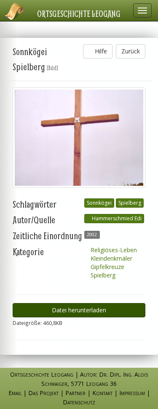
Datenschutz (79, 402)
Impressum (132, 393)
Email (14, 393)
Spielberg (129, 202)
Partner (75, 393)
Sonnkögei (99, 202)
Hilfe (100, 51)
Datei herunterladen (79, 310)
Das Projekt (43, 393)
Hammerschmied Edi (116, 218)
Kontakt (102, 393)
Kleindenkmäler (110, 258)
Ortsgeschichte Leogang (79, 13)
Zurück (130, 51)
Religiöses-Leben (113, 250)
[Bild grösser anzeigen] (79, 138)
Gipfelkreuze (106, 267)
